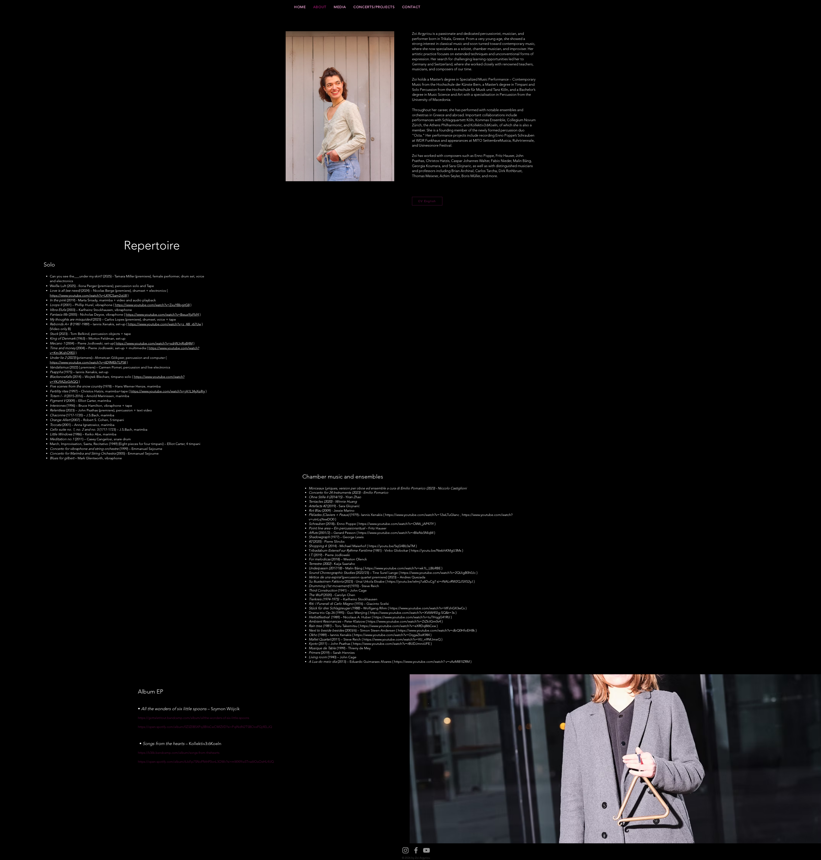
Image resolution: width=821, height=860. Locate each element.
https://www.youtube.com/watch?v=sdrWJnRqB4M (154, 343)
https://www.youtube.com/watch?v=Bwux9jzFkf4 (162, 314)
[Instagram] (405, 850)
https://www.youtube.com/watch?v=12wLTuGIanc (422, 515)
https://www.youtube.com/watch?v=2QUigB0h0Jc (438, 573)
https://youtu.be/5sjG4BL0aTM (392, 546)
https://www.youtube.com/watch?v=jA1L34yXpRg (167, 391)
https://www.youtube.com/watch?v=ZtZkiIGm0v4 (404, 621)
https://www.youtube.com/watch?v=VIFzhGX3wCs (427, 608)
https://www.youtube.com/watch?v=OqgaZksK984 (392, 635)
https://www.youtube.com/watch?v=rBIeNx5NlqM (395, 533)
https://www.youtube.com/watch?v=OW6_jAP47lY (396, 524)
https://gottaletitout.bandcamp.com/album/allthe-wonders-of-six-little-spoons (193, 718)
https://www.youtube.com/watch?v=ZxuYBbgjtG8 (152, 305)
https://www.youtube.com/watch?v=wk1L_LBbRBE (403, 568)
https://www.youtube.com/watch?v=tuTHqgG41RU (412, 617)
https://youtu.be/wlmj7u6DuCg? (411, 581)
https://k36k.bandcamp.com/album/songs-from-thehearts (178, 753)
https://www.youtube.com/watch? (419, 662)
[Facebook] (416, 850)
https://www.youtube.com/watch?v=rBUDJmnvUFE (391, 644)
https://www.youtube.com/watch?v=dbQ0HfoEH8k (436, 630)
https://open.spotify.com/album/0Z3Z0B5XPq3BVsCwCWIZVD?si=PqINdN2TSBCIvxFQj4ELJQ (205, 727)
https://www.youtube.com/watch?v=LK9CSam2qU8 (88, 295)
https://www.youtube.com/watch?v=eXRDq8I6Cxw (398, 626)
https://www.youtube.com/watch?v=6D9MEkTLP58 (88, 362)
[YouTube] (426, 850)
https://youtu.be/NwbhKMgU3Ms (436, 550)
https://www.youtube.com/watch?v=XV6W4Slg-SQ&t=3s (412, 613)
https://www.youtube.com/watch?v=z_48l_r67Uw (164, 324)
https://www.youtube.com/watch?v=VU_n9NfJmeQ (402, 639)
